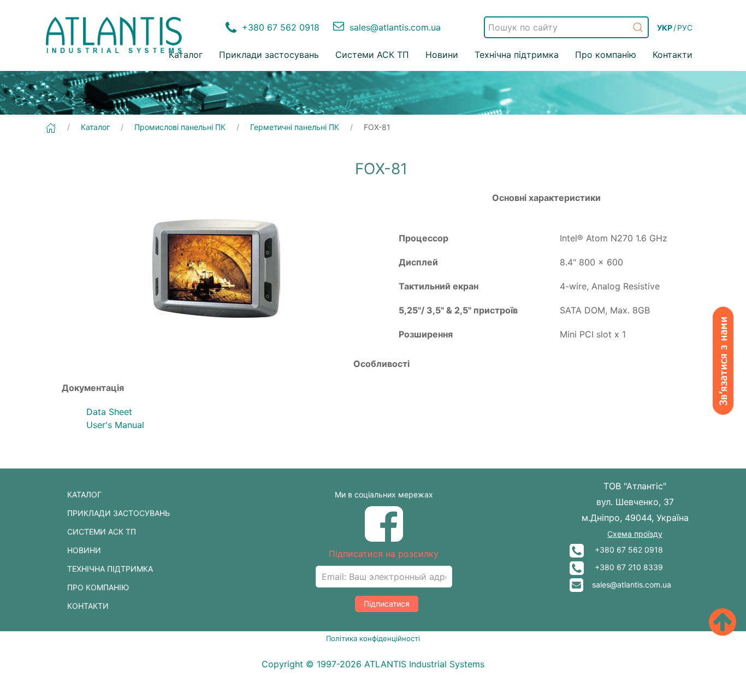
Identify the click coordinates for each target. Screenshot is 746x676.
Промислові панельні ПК (180, 127)
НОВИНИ (84, 550)
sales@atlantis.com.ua (627, 584)
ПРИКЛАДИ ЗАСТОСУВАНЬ (118, 513)
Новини (441, 54)
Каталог (186, 54)
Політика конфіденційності (373, 638)
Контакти (672, 54)
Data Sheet (109, 411)
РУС (684, 27)
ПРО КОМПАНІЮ (98, 587)
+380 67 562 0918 (623, 549)
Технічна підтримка (517, 54)
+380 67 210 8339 (623, 567)
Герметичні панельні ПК (294, 127)
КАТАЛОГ (84, 494)
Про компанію (605, 54)
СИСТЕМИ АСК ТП (101, 531)
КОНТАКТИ (88, 605)
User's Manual (115, 424)
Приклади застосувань (269, 54)
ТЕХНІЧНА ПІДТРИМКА (110, 568)
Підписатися (387, 603)
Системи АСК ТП (372, 54)
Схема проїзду (634, 533)
